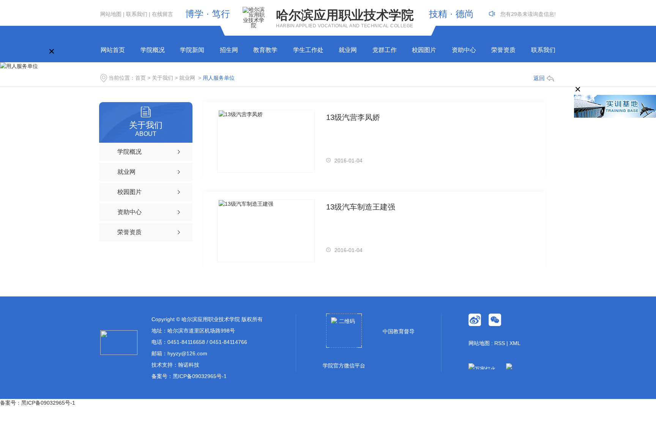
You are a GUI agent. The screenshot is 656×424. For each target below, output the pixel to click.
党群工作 (384, 50)
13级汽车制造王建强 (360, 207)
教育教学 (265, 50)
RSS (499, 343)
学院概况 (152, 50)
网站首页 (113, 50)
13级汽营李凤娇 (353, 117)
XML (514, 343)
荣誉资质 (503, 50)
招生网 (229, 50)
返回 (539, 78)
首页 (140, 78)
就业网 (348, 50)
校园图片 (424, 50)
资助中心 (464, 50)
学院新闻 (192, 50)
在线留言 (162, 14)
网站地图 (110, 14)
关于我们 (162, 78)
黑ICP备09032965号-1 (200, 376)
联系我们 (136, 14)
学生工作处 (308, 50)
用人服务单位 (219, 78)
